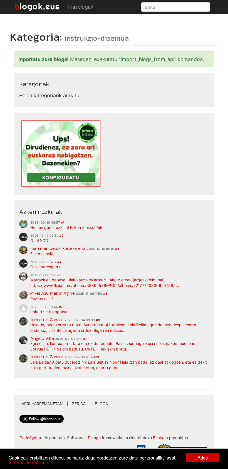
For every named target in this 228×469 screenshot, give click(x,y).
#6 (105, 293)
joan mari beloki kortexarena (58, 248)
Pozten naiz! (41, 298)
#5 (59, 275)
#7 (60, 307)
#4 (59, 262)
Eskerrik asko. (43, 253)
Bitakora (160, 437)
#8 (98, 320)
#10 (96, 357)
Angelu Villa (42, 338)
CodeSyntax (30, 437)
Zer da (79, 403)
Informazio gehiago (28, 462)
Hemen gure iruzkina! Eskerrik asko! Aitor (67, 227)
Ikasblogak (80, 7)
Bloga (101, 403)
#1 (62, 222)
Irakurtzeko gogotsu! (49, 311)
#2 (61, 235)
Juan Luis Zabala (46, 319)
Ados (202, 457)
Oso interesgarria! (46, 266)
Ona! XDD (39, 240)
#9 (85, 338)
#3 (117, 248)
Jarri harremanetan (41, 403)
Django (94, 437)
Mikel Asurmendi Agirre (52, 293)
